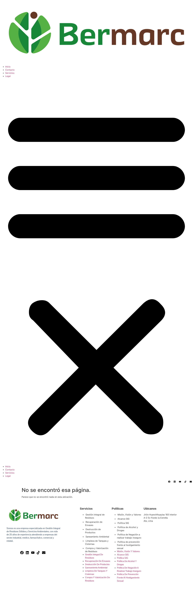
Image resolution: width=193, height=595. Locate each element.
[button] (96, 271)
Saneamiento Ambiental (97, 536)
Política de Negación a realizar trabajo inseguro (129, 536)
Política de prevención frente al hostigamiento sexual (128, 545)
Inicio (8, 66)
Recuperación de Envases (93, 523)
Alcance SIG (123, 518)
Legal (8, 76)
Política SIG (123, 523)
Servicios (9, 73)
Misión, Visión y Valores (129, 514)
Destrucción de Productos (93, 531)
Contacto (10, 69)
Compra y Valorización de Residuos (96, 550)
